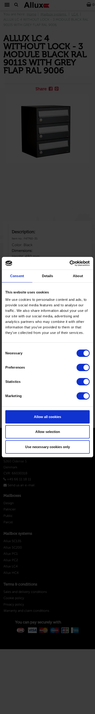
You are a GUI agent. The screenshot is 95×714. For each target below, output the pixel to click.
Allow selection (47, 432)
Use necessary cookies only (47, 447)
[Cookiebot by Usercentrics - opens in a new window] (69, 263)
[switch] (83, 367)
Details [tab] (47, 276)
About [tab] (78, 276)
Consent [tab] (17, 276)
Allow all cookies (47, 417)
